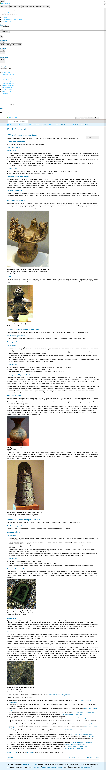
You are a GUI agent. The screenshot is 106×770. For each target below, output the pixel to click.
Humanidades (35, 124)
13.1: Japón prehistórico (12, 752)
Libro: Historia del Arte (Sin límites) (61, 124)
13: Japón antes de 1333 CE (82, 124)
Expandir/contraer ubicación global (98, 124)
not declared (30, 752)
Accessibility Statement (56, 767)
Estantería (23, 124)
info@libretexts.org (85, 767)
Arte (45, 124)
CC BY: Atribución (92, 736)
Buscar (9, 121)
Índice (89, 137)
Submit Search (5, 31)
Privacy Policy (35, 767)
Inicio (14, 124)
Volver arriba (10, 757)
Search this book (4, 26)
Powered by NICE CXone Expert (29, 764)
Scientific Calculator (8, 83)
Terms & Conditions (45, 767)
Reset (2, 42)
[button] (5, 95)
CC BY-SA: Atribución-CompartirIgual (59, 695)
